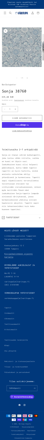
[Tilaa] (34, 388)
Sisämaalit (9, 313)
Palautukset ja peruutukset (17, 372)
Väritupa (22, 424)
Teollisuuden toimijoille (16, 340)
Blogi (7, 345)
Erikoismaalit (11, 329)
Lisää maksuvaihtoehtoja (22, 131)
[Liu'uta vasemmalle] (16, 77)
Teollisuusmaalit (12, 324)
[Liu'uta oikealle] (27, 77)
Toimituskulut (19, 100)
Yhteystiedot (30, 434)
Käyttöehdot (31, 430)
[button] (5, 13)
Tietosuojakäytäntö (18, 430)
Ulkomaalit (9, 319)
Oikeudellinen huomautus (23, 438)
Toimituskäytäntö (17, 434)
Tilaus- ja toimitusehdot (16, 367)
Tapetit (8, 308)
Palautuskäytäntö (28, 427)
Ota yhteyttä (10, 351)
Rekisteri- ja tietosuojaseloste (20, 361)
